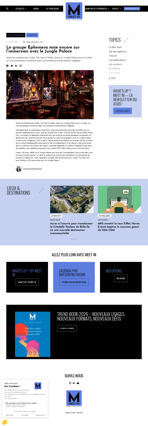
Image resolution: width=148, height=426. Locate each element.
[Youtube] (78, 383)
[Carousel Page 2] (74, 239)
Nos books (121, 278)
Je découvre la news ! (122, 111)
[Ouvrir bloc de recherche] (7, 8)
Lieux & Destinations (15, 35)
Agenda (36, 8)
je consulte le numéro (67, 328)
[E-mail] (21, 66)
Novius (80, 413)
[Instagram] (70, 383)
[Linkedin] (16, 66)
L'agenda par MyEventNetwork (74, 282)
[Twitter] (12, 66)
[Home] (74, 11)
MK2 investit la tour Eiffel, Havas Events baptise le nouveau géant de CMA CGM (119, 226)
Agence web (70, 413)
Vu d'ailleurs (104, 216)
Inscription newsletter (132, 9)
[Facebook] (7, 66)
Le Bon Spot (32, 35)
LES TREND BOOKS (52, 8)
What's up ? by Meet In (27, 282)
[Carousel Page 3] (76, 239)
